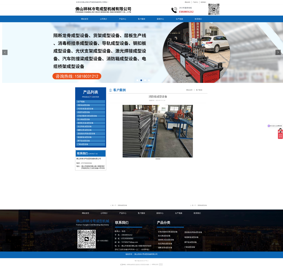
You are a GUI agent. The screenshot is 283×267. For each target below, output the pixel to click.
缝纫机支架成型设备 (85, 123)
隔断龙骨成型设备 (84, 130)
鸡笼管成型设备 (83, 112)
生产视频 (81, 102)
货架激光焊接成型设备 (86, 133)
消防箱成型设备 (83, 105)
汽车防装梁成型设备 (85, 109)
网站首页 (189, 90)
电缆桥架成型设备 (84, 137)
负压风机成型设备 (84, 126)
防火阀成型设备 (83, 119)
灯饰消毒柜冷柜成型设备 (87, 116)
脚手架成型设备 (83, 141)
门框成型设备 (82, 144)
